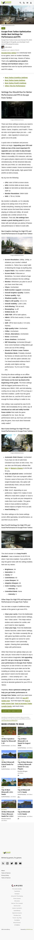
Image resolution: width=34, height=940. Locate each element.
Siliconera (17, 901)
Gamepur (17, 893)
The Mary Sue (17, 915)
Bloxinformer (17, 922)
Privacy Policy (5, 875)
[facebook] (16, 863)
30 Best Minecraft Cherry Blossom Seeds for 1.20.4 (7, 814)
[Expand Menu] (27, 2)
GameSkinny (17, 910)
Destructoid (17, 905)
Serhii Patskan (5, 745)
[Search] (20, 2)
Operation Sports (17, 913)
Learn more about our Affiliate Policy (9, 720)
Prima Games (17, 898)
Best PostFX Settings (15, 83)
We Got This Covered (17, 903)
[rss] (3, 863)
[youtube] (20, 863)
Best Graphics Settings (16, 77)
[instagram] (7, 863)
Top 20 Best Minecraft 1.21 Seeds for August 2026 (24, 742)
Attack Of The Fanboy (17, 896)
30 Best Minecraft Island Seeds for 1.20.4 (7, 764)
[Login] (31, 2)
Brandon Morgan (22, 771)
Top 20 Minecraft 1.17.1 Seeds (24, 791)
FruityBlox (17, 920)
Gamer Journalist (17, 908)
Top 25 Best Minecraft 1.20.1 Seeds (7, 792)
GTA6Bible (17, 925)
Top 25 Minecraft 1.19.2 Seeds (24, 813)
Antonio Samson (6, 818)
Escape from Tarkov (8, 53)
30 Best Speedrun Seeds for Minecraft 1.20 (8, 741)
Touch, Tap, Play (17, 918)
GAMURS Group (29, 929)
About (3, 870)
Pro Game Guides (17, 889)
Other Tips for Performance (15, 86)
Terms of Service (5, 873)
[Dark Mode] (24, 2)
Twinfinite (17, 891)
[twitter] (12, 863)
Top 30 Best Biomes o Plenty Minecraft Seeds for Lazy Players (25, 765)
